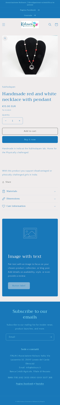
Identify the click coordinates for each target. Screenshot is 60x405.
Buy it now (30, 139)
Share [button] (8, 182)
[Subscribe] (51, 337)
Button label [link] (18, 285)
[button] (3, 24)
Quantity (6, 115)
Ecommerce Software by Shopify (35, 401)
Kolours (22, 401)
